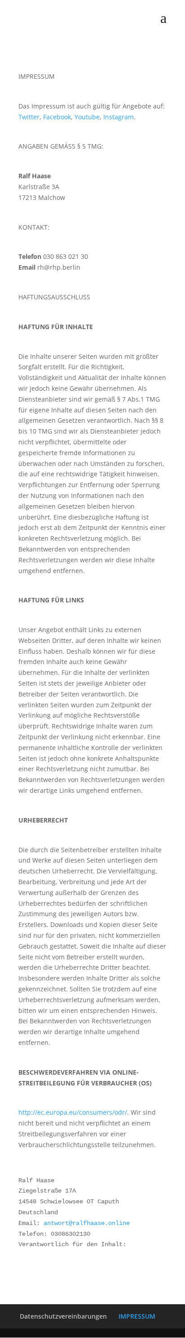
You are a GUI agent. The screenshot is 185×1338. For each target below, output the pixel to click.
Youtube (87, 117)
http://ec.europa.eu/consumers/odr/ (72, 1112)
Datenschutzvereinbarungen (63, 1316)
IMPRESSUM (137, 1316)
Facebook (57, 117)
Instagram (118, 117)
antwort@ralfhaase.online (87, 1223)
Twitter (29, 117)
